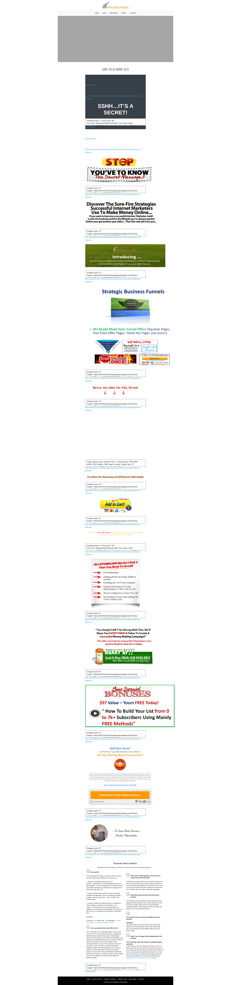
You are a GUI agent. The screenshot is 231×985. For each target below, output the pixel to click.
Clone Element (101, 96)
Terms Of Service (110, 979)
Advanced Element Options (118, 96)
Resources (114, 13)
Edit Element (90, 96)
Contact (133, 13)
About (123, 13)
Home (97, 13)
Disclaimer (132, 979)
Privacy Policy (97, 979)
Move (131, 96)
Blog (104, 13)
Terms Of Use (122, 979)
